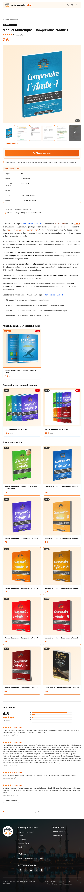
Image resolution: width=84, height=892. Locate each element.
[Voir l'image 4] (49, 133)
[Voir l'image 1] (9, 133)
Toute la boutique (11, 19)
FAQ (20, 847)
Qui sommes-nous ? (26, 832)
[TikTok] (41, 870)
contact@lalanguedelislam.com (31, 858)
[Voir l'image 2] (22, 133)
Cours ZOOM (57, 835)
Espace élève (23, 843)
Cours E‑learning (58, 832)
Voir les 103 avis (11, 801)
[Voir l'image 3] (35, 133)
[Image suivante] (78, 84)
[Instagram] (26, 870)
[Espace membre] (68, 5)
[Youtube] (31, 870)
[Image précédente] (6, 84)
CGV (62, 881)
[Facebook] (20, 870)
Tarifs (20, 836)
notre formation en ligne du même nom (22, 230)
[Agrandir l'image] (42, 84)
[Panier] (72, 5)
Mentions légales (51, 881)
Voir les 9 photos (11, 144)
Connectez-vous (9, 812)
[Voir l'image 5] (62, 133)
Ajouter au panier (43, 153)
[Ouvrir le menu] (77, 5)
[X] (36, 870)
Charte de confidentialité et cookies (59, 884)
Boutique (22, 839)
